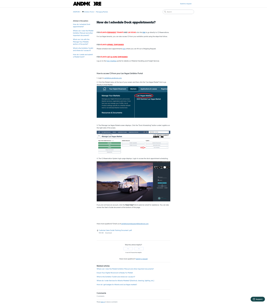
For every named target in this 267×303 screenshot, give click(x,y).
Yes (128, 248)
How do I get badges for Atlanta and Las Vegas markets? (117, 285)
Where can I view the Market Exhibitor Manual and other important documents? (83, 33)
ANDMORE (76, 12)
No (139, 248)
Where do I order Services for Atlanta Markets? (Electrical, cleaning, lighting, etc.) (125, 281)
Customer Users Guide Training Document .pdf (115, 230)
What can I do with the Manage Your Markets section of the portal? (81, 41)
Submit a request (185, 4)
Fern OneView (111, 61)
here (124, 49)
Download (108, 233)
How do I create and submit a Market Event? (83, 56)
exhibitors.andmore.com (113, 78)
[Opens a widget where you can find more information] (258, 299)
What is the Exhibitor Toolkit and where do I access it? (83, 49)
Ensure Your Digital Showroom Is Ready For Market (115, 273)
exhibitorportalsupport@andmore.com (135, 224)
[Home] (87, 4)
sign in (103, 302)
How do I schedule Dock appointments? (81, 25)
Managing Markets (102, 12)
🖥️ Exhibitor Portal (88, 12)
